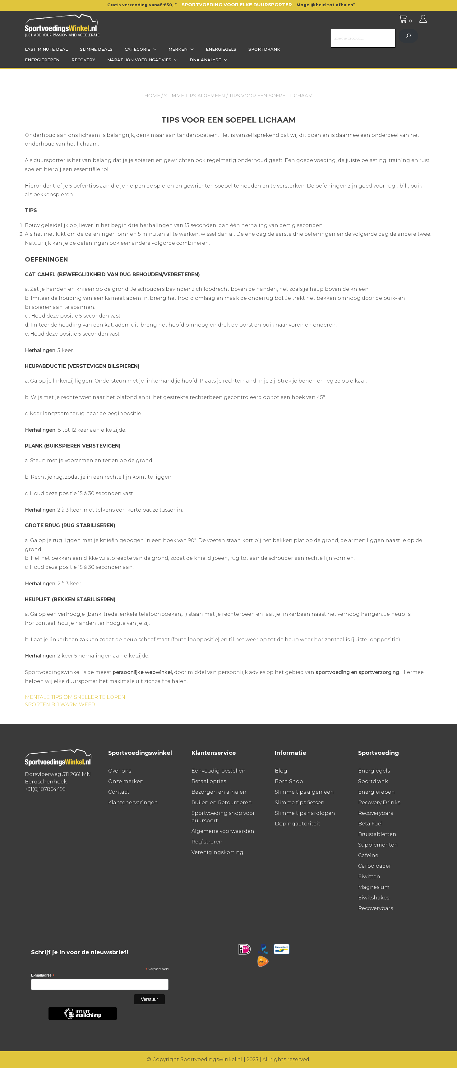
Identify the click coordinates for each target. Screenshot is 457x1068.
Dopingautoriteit (297, 824)
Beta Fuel (370, 824)
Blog (281, 771)
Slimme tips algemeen (194, 96)
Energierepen (42, 59)
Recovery (83, 59)
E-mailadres (43, 975)
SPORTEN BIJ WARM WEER (60, 705)
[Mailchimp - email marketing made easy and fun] (82, 1018)
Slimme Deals (96, 49)
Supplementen (378, 845)
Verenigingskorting (217, 852)
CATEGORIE (137, 49)
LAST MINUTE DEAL (46, 49)
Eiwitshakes (373, 898)
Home (152, 96)
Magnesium (374, 887)
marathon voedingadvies (139, 59)
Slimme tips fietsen (300, 803)
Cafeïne (368, 855)
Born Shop (289, 781)
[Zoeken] (408, 36)
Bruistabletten (377, 834)
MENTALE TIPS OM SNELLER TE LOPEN (75, 697)
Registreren (207, 842)
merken (177, 49)
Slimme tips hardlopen (305, 813)
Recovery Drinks (379, 803)
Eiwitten (369, 877)
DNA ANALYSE (205, 59)
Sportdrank (264, 49)
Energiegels (221, 49)
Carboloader (374, 866)
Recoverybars (375, 813)
